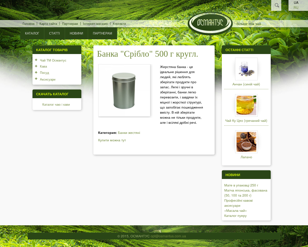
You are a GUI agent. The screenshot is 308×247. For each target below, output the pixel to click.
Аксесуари (47, 79)
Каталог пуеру (235, 215)
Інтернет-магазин (95, 23)
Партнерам (70, 23)
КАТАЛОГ (32, 33)
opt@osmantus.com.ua (168, 235)
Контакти (119, 23)
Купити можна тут (112, 139)
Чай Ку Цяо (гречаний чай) (246, 120)
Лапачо (246, 156)
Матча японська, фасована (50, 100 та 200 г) (245, 193)
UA (296, 2)
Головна (28, 23)
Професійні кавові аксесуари (238, 203)
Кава (43, 66)
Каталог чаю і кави (56, 104)
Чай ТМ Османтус (53, 60)
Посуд (44, 72)
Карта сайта (48, 23)
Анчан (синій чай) (246, 84)
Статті (54, 33)
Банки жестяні (129, 132)
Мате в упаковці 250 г (241, 185)
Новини (76, 33)
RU (296, 7)
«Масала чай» (235, 210)
